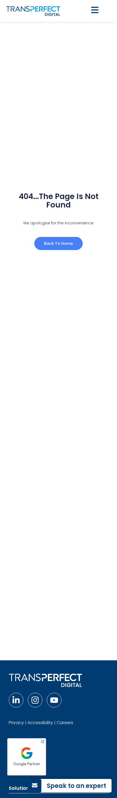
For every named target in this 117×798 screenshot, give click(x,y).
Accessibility (40, 722)
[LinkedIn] (16, 700)
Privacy (16, 722)
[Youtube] (54, 700)
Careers (65, 722)
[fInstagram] (35, 700)
